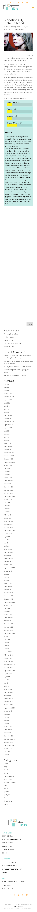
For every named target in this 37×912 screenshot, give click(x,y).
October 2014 (8, 667)
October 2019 (8, 493)
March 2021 (8, 443)
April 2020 (7, 474)
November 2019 (9, 490)
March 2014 (8, 689)
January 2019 (8, 518)
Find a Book (7, 846)
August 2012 (8, 748)
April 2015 (7, 649)
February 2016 (8, 618)
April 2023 (7, 390)
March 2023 (8, 394)
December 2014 (9, 661)
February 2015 (8, 655)
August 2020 (8, 465)
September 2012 (9, 745)
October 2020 (8, 459)
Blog (5, 767)
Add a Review (8, 849)
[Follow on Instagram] (14, 2)
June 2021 (7, 434)
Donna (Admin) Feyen (13, 27)
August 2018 (8, 534)
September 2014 (9, 670)
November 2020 (9, 456)
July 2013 (7, 714)
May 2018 (7, 543)
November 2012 (9, 739)
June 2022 (7, 406)
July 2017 (7, 574)
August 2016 (8, 605)
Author (6, 764)
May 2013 (7, 720)
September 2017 (9, 568)
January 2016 (8, 621)
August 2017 (8, 571)
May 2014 (7, 683)
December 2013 (9, 698)
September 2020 (9, 462)
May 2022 (7, 409)
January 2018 (8, 555)
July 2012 (7, 751)
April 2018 (7, 546)
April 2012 (7, 755)
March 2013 (8, 726)
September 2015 (9, 633)
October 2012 (8, 742)
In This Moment (9, 337)
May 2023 (7, 387)
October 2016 (8, 599)
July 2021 (7, 431)
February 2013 (8, 730)
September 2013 (9, 708)
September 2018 (9, 530)
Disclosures (7, 888)
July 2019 (7, 502)
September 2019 (9, 496)
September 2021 (9, 425)
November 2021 (9, 422)
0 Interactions (19, 29)
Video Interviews (9, 862)
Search (30, 324)
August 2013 (8, 711)
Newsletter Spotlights (12, 869)
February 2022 (8, 415)
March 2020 (8, 478)
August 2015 (8, 636)
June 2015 (7, 643)
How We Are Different (12, 839)
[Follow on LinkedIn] (18, 2)
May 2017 (7, 580)
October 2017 (8, 565)
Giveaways (6, 885)
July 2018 (7, 537)
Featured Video (9, 776)
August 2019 (8, 499)
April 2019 (7, 512)
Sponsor (6, 792)
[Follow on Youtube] (26, 2)
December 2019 (9, 487)
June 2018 (7, 540)
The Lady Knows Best (11, 334)
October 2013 (8, 705)
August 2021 (8, 428)
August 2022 (8, 400)
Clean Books (7, 843)
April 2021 (7, 440)
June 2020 (7, 471)
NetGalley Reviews (10, 782)
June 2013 (7, 717)
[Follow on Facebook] (10, 2)
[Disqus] (18, 236)
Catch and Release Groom (12, 343)
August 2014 (8, 674)
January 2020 (8, 484)
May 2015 (7, 646)
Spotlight (7, 795)
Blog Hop (7, 770)
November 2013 (9, 702)
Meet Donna (7, 836)
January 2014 (8, 695)
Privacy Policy (25, 904)
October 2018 (8, 527)
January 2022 (8, 418)
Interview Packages (10, 866)
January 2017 (8, 590)
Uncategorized (8, 801)
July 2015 (7, 639)
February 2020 (8, 481)
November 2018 (9, 524)
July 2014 (7, 677)
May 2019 (7, 509)
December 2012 (9, 736)
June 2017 (7, 577)
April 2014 (7, 686)
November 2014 (9, 664)
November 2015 (9, 627)
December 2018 (9, 521)
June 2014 (7, 680)
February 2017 (8, 587)
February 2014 (8, 692)
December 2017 (9, 558)
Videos (6, 804)
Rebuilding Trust (9, 346)
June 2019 (7, 506)
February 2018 (8, 552)
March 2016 (8, 615)
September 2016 (9, 602)
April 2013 (7, 723)
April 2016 (7, 611)
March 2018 (8, 549)
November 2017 (9, 562)
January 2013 (8, 733)
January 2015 (8, 658)
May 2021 (7, 437)
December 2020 (9, 453)
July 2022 (7, 403)
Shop (4, 872)
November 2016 (9, 596)
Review (6, 789)
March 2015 (8, 652)
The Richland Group (27, 908)
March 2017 (8, 583)
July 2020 (7, 468)
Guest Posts (8, 779)
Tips (5, 798)
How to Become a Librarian (14, 882)
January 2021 (8, 449)
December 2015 (9, 624)
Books (6, 773)
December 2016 (9, 593)
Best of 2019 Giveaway (23, 367)
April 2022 (7, 412)
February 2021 (8, 446)
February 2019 (8, 515)
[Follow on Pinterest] (22, 2)
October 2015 (8, 630)
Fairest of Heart (9, 340)
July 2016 (7, 608)
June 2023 (7, 384)
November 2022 (9, 397)
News (6, 785)
